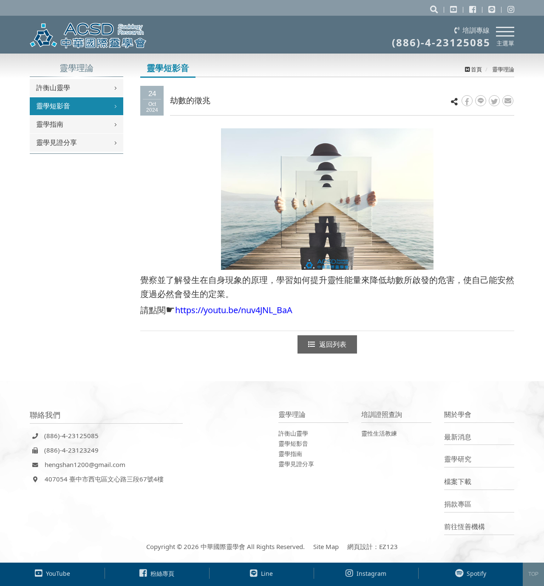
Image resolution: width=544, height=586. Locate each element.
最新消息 (457, 437)
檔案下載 (457, 481)
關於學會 (457, 414)
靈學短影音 (53, 105)
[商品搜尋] (434, 9)
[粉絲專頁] (472, 9)
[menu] (505, 30)
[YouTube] (453, 9)
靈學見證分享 (56, 142)
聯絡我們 (45, 415)
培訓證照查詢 (381, 414)
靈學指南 (49, 124)
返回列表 (332, 344)
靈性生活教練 (379, 433)
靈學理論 (292, 414)
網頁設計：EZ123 (372, 546)
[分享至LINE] (480, 100)
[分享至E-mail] (507, 100)
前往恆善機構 (464, 526)
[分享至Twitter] (494, 100)
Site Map (326, 546)
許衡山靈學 (53, 87)
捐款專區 (457, 504)
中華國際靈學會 (88, 35)
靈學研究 (457, 459)
